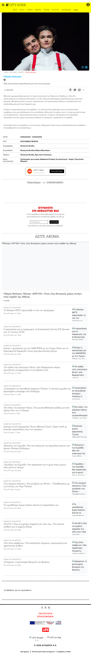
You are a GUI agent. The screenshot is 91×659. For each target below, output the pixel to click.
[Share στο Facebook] (82, 67)
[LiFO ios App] (54, 638)
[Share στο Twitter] (86, 67)
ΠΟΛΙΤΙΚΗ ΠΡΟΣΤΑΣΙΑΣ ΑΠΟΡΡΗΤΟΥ (51, 226)
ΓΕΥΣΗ (21, 10)
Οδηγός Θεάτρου (13, 76)
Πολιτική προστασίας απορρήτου (43, 652)
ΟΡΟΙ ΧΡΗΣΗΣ (32, 226)
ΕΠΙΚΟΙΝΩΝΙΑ (45, 616)
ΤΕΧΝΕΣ (47, 10)
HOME (6, 72)
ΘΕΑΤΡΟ (38, 10)
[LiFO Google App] (37, 638)
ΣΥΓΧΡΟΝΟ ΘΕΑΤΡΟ (55, 183)
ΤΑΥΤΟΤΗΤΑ (45, 613)
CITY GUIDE (17, 4)
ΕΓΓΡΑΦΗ (54, 222)
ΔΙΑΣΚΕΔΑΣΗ (66, 10)
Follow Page (57, 171)
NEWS (15, 10)
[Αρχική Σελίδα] (7, 4)
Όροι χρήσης (24, 652)
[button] (3, 5)
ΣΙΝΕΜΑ (30, 10)
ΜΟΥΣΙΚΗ (55, 10)
